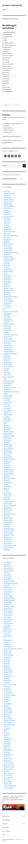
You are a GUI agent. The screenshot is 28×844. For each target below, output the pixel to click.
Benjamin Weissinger (9, 231)
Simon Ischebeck (8, 520)
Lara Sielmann (7, 691)
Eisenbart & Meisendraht (12, 5)
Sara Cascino (7, 756)
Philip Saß (6, 488)
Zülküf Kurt (7, 550)
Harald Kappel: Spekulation (9, 26)
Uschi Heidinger (8, 539)
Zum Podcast (6, 831)
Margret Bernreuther (9, 436)
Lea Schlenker (7, 398)
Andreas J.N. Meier (9, 199)
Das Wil (6, 273)
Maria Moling (7, 440)
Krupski (6, 394)
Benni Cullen (7, 233)
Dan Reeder (7, 267)
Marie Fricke (7, 716)
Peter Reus (6, 484)
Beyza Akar (7, 585)
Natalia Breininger (9, 469)
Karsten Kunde (8, 674)
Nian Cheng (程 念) (9, 474)
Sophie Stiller (7, 524)
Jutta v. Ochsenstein (9, 377)
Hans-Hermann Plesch (10, 341)
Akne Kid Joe (7, 191)
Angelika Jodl (7, 212)
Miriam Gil (7, 463)
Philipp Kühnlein (8, 750)
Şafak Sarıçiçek (8, 507)
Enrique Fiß (7, 627)
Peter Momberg (8, 482)
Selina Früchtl (7, 760)
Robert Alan (7, 499)
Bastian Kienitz (8, 229)
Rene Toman (7, 752)
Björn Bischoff (7, 240)
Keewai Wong (7, 687)
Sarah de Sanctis (8, 510)
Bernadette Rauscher (9, 581)
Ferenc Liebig (7, 644)
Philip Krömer (7, 486)
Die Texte (5, 823)
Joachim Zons (7, 657)
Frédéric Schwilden (9, 324)
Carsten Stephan (8, 248)
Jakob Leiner (7, 360)
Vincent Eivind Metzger (10, 545)
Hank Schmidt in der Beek (10, 334)
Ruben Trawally (8, 503)
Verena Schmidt (8, 543)
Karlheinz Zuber (8, 670)
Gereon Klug (7, 328)
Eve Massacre (7, 305)
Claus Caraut (7, 265)
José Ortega (7, 659)
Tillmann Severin (8, 769)
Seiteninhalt (5, 816)
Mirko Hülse (7, 465)
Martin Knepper (8, 446)
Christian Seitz (8, 604)
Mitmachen (5, 827)
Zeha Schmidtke (8, 548)
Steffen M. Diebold (9, 529)
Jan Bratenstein (8, 362)
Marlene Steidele (8, 444)
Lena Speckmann (8, 402)
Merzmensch (7, 455)
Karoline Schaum (8, 672)
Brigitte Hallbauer (8, 244)
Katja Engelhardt (8, 383)
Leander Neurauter (9, 693)
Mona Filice (7, 729)
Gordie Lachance (8, 646)
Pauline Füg (7, 480)
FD (4, 309)
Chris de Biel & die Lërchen (11, 252)
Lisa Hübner (7, 699)
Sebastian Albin (8, 758)
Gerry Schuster (8, 330)
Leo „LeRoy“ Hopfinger (10, 695)
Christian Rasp (8, 602)
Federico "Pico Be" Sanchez (11, 311)
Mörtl (5, 731)
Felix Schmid (7, 315)
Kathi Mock (7, 678)
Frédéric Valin (7, 326)
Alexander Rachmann (9, 193)
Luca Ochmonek (8, 703)
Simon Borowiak (8, 518)
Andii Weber (7, 195)
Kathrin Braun (7, 680)
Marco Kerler (7, 429)
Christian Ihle (7, 254)
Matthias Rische (8, 450)
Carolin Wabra (7, 246)
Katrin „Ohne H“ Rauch (10, 387)
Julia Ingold (7, 665)
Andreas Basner (8, 566)
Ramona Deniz (8, 493)
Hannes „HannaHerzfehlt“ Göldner (13, 649)
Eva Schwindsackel (9, 301)
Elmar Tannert (7, 294)
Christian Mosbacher (9, 598)
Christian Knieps (8, 256)
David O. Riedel (8, 613)
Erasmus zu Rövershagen (10, 297)
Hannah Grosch (8, 337)
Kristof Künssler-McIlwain (11, 391)
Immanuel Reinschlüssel (10, 353)
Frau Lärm (6, 322)
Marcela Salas (7, 427)
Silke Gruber (7, 516)
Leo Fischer (7, 404)
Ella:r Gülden (7, 292)
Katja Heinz (7, 682)
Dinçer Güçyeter (8, 282)
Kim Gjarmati (7, 689)
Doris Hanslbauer (8, 623)
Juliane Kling (7, 375)
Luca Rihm (6, 417)
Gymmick (6, 332)
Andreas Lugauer (8, 202)
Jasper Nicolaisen (8, 366)
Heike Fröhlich (8, 345)
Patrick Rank (7, 741)
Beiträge (7, 104)
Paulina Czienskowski (9, 478)
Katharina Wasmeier (9, 381)
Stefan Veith (7, 526)
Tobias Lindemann (9, 773)
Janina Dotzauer (8, 364)
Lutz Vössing (7, 421)
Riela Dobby (7, 497)
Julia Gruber (7, 661)
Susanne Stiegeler (8, 533)
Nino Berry (7, 476)
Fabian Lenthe (7, 307)
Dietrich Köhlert (8, 619)
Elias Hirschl (7, 286)
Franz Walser (7, 318)
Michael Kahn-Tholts (9, 724)
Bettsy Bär (6, 237)
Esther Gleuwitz (8, 299)
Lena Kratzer (7, 400)
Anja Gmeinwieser (9, 216)
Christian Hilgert (8, 596)
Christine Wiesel (8, 261)
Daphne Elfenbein (8, 271)
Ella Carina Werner (9, 290)
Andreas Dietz (7, 197)
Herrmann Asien (8, 347)
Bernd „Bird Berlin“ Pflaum (11, 235)
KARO (5, 379)
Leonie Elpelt (7, 406)
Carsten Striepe (8, 250)
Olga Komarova (8, 739)
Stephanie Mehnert (9, 531)
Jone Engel (6, 368)
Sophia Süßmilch (8, 522)
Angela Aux (7, 210)
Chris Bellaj (7, 594)
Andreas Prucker (8, 204)
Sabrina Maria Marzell (10, 505)
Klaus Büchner (7, 389)
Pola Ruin (6, 491)
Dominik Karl (7, 621)
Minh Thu (6, 727)
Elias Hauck (7, 284)
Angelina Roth (7, 214)
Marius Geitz (7, 442)
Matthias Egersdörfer (9, 720)
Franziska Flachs (8, 320)
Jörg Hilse (6, 370)
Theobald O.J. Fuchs (9, 535)
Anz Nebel (6, 225)
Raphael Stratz (8, 495)
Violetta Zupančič (8, 788)
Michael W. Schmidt (9, 459)
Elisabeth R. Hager (9, 288)
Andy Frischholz (8, 208)
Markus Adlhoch (8, 718)
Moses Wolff (7, 467)
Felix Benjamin (8, 313)
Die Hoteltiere (7, 280)
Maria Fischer (7, 438)
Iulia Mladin (7, 356)
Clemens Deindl (8, 608)
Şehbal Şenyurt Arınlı (9, 514)
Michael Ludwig (8, 457)
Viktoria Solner (8, 784)
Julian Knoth (7, 372)
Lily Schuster (7, 408)
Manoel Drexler (8, 710)
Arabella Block (7, 227)
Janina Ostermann (8, 655)
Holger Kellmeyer (8, 349)
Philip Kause (7, 746)
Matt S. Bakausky (8, 448)
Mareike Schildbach (9, 432)
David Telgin (7, 275)
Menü (4, 9)
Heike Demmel (8, 651)
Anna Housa (7, 218)
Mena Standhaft (8, 722)
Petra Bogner (7, 743)
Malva (5, 423)
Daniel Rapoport (8, 269)
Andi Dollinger (8, 562)
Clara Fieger (7, 263)
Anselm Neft (7, 223)
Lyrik (11, 104)
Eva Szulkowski (8, 303)
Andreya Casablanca (9, 206)
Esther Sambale (8, 630)
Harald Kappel (7, 343)
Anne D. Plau (7, 221)
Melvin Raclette (8, 453)
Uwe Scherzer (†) (8, 775)
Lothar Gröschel (8, 415)
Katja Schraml (7, 385)
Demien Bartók (8, 278)
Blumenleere (7, 242)
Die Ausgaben (6, 820)
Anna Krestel (7, 575)
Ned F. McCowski (8, 472)
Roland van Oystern (9, 501)
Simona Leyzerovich (9, 765)
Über (3, 834)
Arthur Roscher (8, 577)
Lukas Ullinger (7, 419)
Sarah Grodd (7, 512)
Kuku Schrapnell (8, 396)
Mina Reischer (7, 461)
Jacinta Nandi (7, 358)
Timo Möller (7, 771)
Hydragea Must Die (9, 351)
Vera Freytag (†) (8, 541)
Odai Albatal (7, 737)
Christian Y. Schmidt (9, 259)
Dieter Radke (7, 617)
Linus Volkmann (8, 410)
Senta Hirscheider (8, 762)
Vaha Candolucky (8, 777)
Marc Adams (7, 425)
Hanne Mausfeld (8, 339)
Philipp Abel (7, 748)
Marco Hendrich (8, 712)
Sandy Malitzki (8, 754)
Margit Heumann (8, 434)
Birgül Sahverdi (8, 587)
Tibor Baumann (8, 537)
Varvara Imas (7, 779)
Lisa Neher (6, 413)
